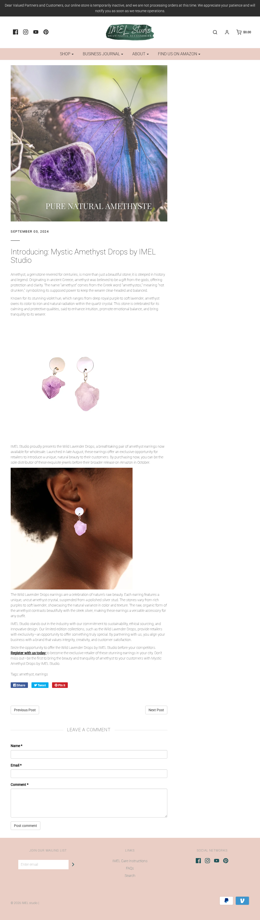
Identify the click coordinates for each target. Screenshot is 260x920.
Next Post (156, 710)
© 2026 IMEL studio (24, 903)
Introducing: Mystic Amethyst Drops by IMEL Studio (83, 256)
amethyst (26, 674)
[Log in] (224, 32)
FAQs (130, 868)
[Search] (212, 32)
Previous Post (25, 710)
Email (16, 765)
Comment (19, 785)
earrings (41, 674)
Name (16, 746)
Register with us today (28, 653)
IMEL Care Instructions (130, 861)
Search (130, 876)
